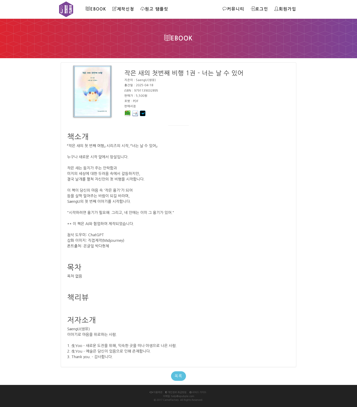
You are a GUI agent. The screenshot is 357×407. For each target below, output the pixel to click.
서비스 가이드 (199, 392)
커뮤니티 (235, 9)
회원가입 (287, 9)
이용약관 (157, 392)
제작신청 (125, 9)
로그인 (261, 9)
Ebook (98, 9)
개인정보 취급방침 (177, 392)
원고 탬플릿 (156, 9)
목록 (178, 376)
